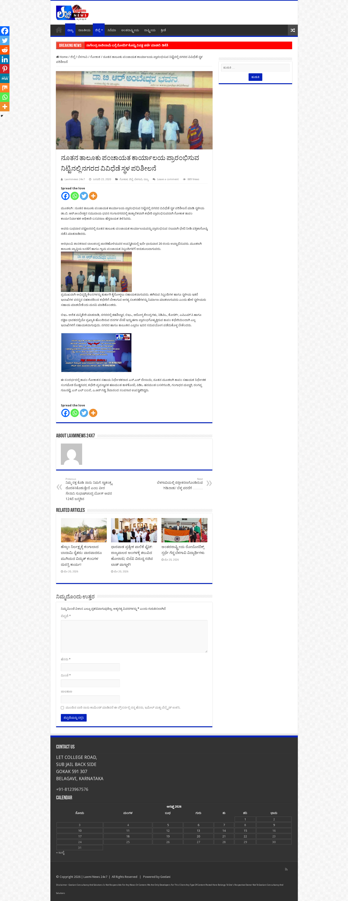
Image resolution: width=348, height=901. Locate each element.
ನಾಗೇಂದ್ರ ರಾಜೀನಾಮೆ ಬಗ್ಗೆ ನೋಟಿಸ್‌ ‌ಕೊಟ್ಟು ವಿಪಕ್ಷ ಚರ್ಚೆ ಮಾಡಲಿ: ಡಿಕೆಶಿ (127, 45)
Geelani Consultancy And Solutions (86, 885)
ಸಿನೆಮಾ (111, 30)
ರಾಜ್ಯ (70, 30)
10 (79, 830)
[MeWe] (4, 78)
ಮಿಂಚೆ (66, 675)
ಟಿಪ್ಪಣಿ (66, 616)
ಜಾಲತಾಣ (66, 691)
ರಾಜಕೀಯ (84, 30)
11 (127, 830)
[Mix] (4, 87)
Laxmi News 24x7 (95, 877)
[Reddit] (4, 50)
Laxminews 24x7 (75, 179)
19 (168, 836)
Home (59, 30)
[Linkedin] (4, 59)
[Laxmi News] (72, 11)
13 (198, 830)
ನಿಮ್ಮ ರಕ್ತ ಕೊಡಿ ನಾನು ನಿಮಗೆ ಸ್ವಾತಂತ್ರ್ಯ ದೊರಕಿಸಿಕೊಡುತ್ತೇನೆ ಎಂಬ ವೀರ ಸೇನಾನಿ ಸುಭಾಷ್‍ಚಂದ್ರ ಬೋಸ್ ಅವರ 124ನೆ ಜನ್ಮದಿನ (89, 489)
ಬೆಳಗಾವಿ (83, 57)
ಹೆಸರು (66, 659)
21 (224, 836)
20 (198, 836)
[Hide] (2, 116)
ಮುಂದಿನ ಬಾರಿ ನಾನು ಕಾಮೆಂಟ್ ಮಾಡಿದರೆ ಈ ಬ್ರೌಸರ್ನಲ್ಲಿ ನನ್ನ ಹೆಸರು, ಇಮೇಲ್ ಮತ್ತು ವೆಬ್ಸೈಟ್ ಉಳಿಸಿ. (123, 707)
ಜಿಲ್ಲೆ (97, 30)
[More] (93, 196)
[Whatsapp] (75, 196)
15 (245, 830)
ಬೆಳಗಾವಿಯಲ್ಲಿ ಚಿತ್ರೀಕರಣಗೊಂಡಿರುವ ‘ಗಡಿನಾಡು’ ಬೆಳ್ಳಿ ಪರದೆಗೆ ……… (180, 484)
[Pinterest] (4, 69)
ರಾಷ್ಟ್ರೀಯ (150, 30)
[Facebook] (65, 196)
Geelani (165, 877)
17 (79, 836)
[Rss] (286, 869)
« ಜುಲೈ (60, 852)
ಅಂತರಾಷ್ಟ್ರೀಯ (130, 30)
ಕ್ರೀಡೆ (163, 30)
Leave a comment (168, 179)
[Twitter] (84, 196)
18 (127, 836)
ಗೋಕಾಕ (95, 57)
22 (245, 836)
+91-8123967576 (72, 789)
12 (168, 830)
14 (224, 830)
